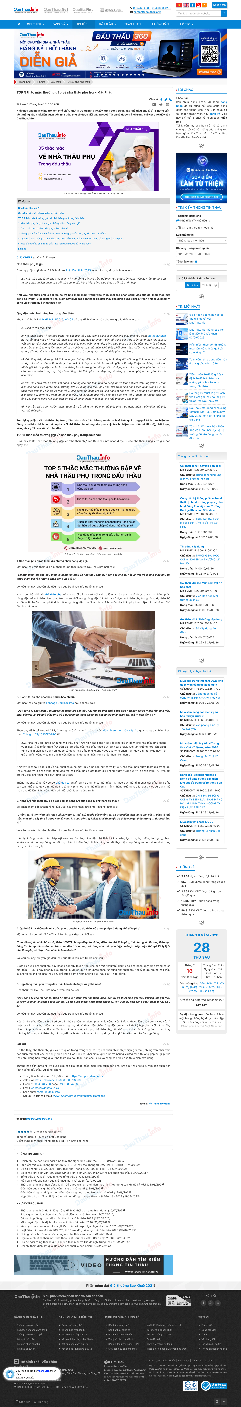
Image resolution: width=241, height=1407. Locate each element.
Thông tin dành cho (188, 215)
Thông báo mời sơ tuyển (30, 1334)
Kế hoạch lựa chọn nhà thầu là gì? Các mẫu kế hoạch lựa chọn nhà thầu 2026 (69, 1226)
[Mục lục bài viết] (164, 264)
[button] (35, 24)
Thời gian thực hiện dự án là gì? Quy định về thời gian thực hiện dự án (64, 1210)
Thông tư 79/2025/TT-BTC (39, 734)
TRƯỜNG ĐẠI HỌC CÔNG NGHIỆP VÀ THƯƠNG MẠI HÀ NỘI (200, 559)
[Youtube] (198, 5)
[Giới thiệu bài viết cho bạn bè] (154, 104)
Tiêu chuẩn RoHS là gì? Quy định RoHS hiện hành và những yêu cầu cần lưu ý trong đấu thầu (206, 380)
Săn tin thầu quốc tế (119, 1329)
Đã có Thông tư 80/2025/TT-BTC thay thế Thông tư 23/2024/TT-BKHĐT (66, 1168)
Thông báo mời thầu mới (193, 456)
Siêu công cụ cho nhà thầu (122, 1348)
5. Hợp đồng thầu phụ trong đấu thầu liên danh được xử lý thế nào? (54, 243)
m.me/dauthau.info (48, 1091)
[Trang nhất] (19, 24)
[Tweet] (166, 99)
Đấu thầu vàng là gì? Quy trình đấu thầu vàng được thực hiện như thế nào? (67, 1192)
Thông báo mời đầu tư (73, 1329)
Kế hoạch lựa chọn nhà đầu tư (78, 1339)
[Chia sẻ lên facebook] (161, 99)
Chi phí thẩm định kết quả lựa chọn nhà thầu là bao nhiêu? (57, 1246)
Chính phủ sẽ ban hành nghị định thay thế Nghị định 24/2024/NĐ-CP (63, 1161)
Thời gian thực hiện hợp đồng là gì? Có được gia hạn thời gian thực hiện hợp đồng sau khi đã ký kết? (83, 1184)
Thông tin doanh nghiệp (214, 1348)
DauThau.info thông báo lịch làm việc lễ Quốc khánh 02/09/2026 (206, 333)
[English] (186, 5)
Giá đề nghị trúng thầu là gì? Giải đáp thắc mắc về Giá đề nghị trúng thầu (66, 1242)
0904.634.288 (142, 8)
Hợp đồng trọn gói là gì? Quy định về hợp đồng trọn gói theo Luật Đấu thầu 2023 (71, 1196)
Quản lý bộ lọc (154, 1339)
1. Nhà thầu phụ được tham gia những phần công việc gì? (49, 223)
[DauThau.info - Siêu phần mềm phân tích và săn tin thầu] (28, 9)
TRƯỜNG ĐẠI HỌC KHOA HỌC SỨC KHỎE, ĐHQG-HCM (199, 523)
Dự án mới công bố (72, 1325)
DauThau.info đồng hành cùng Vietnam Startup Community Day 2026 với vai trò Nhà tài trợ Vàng (207, 413)
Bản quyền (183, 1360)
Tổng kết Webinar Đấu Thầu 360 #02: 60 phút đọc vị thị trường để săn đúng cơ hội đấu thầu (206, 432)
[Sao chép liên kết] (170, 99)
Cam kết (196, 1360)
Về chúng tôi (208, 1339)
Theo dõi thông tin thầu (159, 1344)
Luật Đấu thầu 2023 (78, 270)
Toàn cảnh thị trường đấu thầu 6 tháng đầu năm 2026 (208, 361)
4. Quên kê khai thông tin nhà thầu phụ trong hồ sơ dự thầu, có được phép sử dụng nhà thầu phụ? (71, 238)
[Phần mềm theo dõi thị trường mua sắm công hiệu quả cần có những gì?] (182, 349)
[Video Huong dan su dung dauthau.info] (93, 1264)
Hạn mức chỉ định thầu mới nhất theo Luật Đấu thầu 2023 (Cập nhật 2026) (67, 1238)
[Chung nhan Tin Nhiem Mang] (178, 1300)
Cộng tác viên (208, 1329)
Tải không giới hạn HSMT (160, 1329)
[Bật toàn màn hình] (217, 1401)
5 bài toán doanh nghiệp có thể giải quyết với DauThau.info (206, 318)
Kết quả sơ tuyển (26, 1348)
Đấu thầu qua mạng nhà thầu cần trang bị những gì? (53, 1188)
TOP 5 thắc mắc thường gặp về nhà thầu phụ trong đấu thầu (51, 218)
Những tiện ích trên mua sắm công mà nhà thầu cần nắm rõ (57, 1234)
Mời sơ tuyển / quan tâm (75, 1334)
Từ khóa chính (185, 261)
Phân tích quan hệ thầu (120, 1334)
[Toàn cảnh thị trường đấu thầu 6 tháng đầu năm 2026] (182, 364)
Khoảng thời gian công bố (192, 248)
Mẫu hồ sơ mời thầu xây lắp (120, 730)
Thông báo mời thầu (28, 1325)
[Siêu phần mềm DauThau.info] (120, 54)
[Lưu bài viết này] (168, 104)
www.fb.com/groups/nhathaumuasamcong (79, 1095)
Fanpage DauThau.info (60, 702)
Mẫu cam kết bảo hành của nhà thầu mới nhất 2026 (53, 1180)
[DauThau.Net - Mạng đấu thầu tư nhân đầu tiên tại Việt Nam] (56, 9)
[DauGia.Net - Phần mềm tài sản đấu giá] (85, 9)
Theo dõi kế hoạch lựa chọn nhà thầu (167, 1348)
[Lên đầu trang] (224, 1401)
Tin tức (205, 1334)
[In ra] (161, 104)
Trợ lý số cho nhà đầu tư (121, 1339)
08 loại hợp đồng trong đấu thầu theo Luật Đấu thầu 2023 (57, 1218)
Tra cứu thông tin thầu (159, 1334)
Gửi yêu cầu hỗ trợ (211, 1344)
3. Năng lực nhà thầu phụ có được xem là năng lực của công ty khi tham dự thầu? (62, 233)
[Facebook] (192, 5)
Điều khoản (169, 1360)
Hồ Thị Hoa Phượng (159, 1103)
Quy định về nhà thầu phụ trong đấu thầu (41, 213)
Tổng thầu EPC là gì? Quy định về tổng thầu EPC (51, 1176)
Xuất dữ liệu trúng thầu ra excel (164, 1325)
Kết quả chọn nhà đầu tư (75, 1344)
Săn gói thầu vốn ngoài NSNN (124, 1344)
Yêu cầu (207, 1360)
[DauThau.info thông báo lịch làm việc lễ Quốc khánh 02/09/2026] (182, 334)
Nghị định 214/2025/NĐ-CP (56, 319)
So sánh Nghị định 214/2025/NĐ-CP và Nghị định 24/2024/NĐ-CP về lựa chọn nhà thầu (75, 1172)
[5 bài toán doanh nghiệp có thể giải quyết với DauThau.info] (182, 319)
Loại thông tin (185, 234)
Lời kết (22, 248)
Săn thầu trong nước (119, 1325)
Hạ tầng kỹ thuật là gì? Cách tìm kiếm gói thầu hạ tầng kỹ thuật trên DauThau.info (207, 396)
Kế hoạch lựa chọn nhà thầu (195, 671)
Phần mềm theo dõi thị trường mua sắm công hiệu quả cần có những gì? (208, 348)
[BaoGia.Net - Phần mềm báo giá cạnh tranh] (113, 10)
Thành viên (207, 1325)
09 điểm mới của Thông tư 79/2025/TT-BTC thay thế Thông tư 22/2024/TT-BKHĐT (73, 1164)
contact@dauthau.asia (147, 11)
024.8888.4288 (161, 8)
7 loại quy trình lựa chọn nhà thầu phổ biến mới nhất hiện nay (59, 1214)
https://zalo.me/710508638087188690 (58, 1080)
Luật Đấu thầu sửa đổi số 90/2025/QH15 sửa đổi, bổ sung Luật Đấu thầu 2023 (69, 1230)
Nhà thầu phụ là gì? (29, 208)
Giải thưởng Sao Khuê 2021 (132, 1286)
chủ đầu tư (63, 782)
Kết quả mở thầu (26, 1339)
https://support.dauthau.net (88, 1076)
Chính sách (155, 1360)
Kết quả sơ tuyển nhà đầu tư (77, 1348)
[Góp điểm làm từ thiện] (201, 177)
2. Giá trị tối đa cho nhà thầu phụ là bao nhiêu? (43, 228)
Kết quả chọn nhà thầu (29, 1344)
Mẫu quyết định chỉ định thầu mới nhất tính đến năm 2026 (57, 1222)
